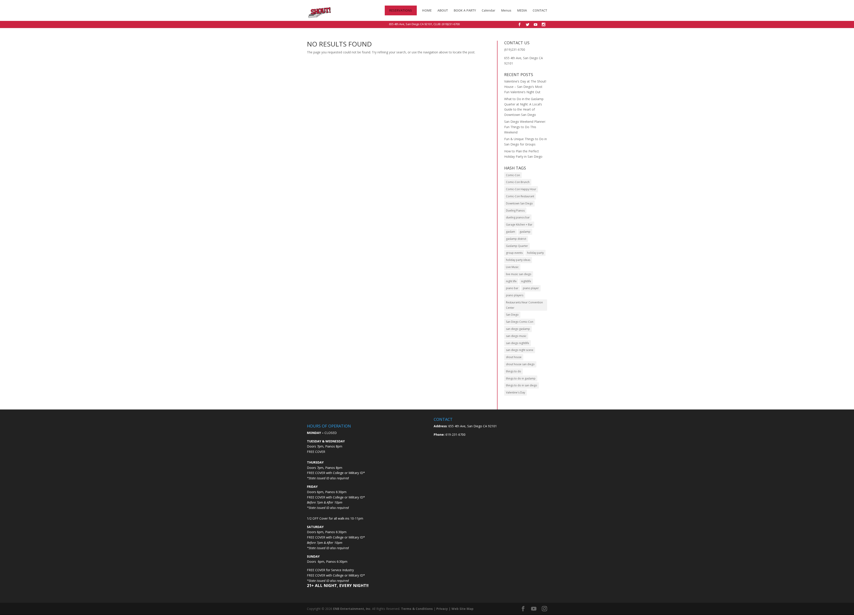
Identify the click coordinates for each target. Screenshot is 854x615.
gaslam (510, 232)
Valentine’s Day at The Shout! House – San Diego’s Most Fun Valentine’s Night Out (525, 86)
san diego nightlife (517, 343)
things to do (513, 371)
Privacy (442, 609)
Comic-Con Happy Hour (521, 189)
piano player (531, 288)
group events (514, 253)
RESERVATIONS (400, 10)
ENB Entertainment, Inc (352, 609)
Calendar (488, 10)
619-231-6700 (455, 434)
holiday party (535, 253)
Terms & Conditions (417, 609)
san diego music (516, 336)
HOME (427, 10)
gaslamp (525, 232)
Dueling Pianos (515, 210)
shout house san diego (520, 364)
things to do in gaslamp (521, 378)
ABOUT (442, 10)
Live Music (512, 267)
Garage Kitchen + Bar (519, 224)
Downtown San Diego (519, 203)
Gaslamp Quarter (517, 246)
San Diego (512, 315)
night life (511, 281)
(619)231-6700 (451, 24)
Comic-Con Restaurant (520, 196)
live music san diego (518, 274)
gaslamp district (516, 239)
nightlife (526, 281)
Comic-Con (513, 175)
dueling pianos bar (518, 217)
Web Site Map (462, 609)
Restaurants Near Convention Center (524, 305)
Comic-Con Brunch (518, 182)
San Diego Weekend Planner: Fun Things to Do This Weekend (525, 126)
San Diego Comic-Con (519, 322)
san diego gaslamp (518, 329)
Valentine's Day (515, 392)
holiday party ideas (518, 260)
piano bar (512, 288)
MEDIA (522, 10)
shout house (514, 357)
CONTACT (540, 10)
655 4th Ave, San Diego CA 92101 (410, 24)
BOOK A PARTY (465, 10)
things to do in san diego (521, 385)
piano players (514, 295)
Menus (506, 10)
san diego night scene (519, 350)
